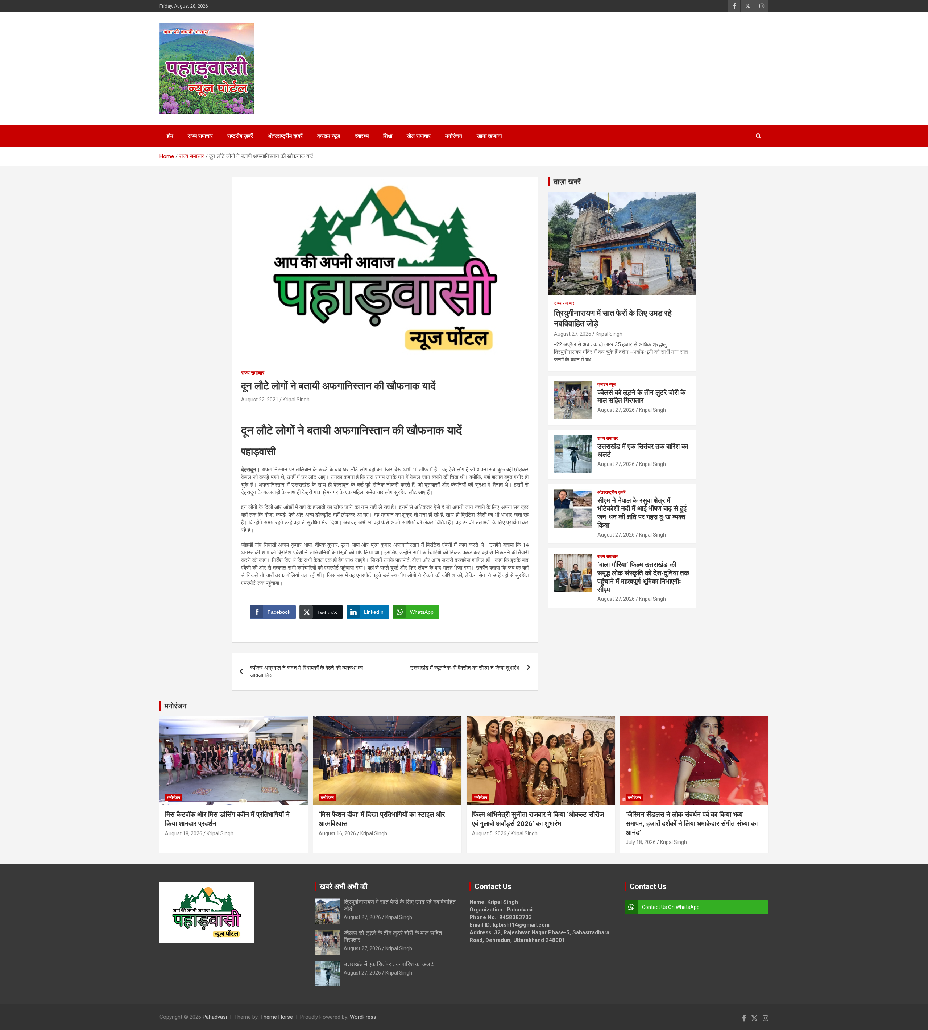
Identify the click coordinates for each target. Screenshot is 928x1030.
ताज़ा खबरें (567, 181)
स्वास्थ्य (362, 136)
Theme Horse (276, 1017)
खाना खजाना (489, 136)
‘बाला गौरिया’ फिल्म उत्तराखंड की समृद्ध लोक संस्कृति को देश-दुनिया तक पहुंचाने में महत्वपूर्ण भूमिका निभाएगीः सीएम (643, 576)
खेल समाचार (419, 136)
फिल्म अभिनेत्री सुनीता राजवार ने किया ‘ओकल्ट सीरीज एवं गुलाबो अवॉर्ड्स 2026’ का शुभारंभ (538, 819)
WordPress (363, 1017)
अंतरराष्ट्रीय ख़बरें (285, 136)
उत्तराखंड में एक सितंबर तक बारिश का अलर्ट (642, 450)
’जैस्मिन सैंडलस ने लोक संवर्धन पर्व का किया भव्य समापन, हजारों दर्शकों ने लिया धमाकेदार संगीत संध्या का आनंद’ (692, 823)
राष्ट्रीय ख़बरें (240, 136)
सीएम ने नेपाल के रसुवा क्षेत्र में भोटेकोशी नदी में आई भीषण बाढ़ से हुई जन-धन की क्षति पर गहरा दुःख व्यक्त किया (642, 512)
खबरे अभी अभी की (344, 886)
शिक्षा (387, 136)
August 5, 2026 (489, 833)
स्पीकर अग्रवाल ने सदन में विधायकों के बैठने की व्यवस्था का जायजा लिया (306, 672)
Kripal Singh (296, 399)
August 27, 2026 (572, 334)
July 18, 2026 (641, 842)
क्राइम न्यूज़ (328, 136)
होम (170, 136)
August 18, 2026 (183, 833)
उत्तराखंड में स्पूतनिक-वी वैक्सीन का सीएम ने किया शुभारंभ (464, 668)
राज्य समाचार (200, 136)
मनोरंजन (453, 136)
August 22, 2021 (259, 399)
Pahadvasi (215, 1017)
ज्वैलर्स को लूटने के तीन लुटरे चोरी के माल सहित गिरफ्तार (641, 396)
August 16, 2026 (337, 833)
